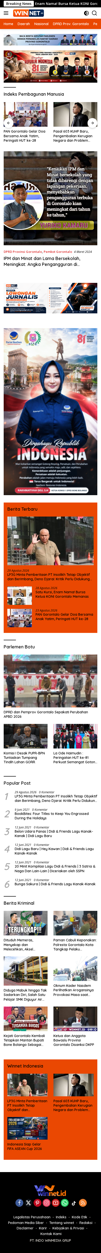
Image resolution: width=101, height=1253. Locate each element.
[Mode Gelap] (86, 13)
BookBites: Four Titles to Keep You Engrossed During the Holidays (52, 815)
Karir (43, 1228)
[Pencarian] (94, 13)
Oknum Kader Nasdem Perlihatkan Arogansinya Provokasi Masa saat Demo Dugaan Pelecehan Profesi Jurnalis (74, 990)
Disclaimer (25, 1228)
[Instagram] (46, 1203)
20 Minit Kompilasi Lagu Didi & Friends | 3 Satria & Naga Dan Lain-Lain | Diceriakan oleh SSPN (55, 868)
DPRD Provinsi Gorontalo (23, 251)
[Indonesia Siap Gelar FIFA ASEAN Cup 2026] (27, 1128)
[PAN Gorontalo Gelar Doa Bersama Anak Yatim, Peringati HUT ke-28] (26, 114)
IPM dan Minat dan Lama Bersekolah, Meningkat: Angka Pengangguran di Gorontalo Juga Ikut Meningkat (42, 264)
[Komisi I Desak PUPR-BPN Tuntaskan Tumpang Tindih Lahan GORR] (26, 736)
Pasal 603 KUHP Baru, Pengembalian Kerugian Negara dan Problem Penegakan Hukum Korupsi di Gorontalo (72, 136)
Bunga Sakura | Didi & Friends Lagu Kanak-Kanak (55, 884)
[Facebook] (19, 1203)
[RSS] (83, 1203)
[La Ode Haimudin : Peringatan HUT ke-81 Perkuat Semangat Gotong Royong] (75, 736)
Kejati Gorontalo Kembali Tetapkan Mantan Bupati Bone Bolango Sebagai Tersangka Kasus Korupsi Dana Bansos (24, 1040)
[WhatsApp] (65, 1203)
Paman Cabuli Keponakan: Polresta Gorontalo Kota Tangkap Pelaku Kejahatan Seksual (75, 944)
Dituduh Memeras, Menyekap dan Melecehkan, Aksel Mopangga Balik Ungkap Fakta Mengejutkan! (24, 944)
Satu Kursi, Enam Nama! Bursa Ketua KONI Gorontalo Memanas (62, 594)
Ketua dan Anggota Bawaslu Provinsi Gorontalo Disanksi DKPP (73, 1040)
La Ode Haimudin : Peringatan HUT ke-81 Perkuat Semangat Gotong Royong (75, 757)
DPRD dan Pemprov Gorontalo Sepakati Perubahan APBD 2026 (46, 714)
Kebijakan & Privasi (68, 1228)
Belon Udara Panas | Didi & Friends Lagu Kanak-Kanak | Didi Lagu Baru (54, 833)
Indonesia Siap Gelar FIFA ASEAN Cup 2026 (24, 1146)
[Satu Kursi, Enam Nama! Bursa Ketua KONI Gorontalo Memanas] (19, 595)
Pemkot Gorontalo (58, 251)
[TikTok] (74, 1203)
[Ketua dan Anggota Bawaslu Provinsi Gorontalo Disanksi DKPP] (75, 1019)
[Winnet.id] (28, 13)
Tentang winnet (61, 1223)
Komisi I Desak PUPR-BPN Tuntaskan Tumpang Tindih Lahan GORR (24, 757)
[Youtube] (56, 1203)
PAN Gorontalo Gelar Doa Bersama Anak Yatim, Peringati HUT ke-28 (24, 135)
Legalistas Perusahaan (31, 1217)
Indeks (61, 1217)
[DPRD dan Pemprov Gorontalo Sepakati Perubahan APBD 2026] (50, 681)
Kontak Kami (51, 1234)
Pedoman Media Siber (26, 1223)
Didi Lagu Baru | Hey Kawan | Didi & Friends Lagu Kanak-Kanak (54, 851)
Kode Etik (79, 1217)
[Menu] (7, 13)
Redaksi (85, 1223)
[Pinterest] (37, 1203)
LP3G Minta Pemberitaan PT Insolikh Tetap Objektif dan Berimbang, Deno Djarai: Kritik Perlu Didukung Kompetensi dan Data (48, 576)
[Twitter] (28, 1203)
